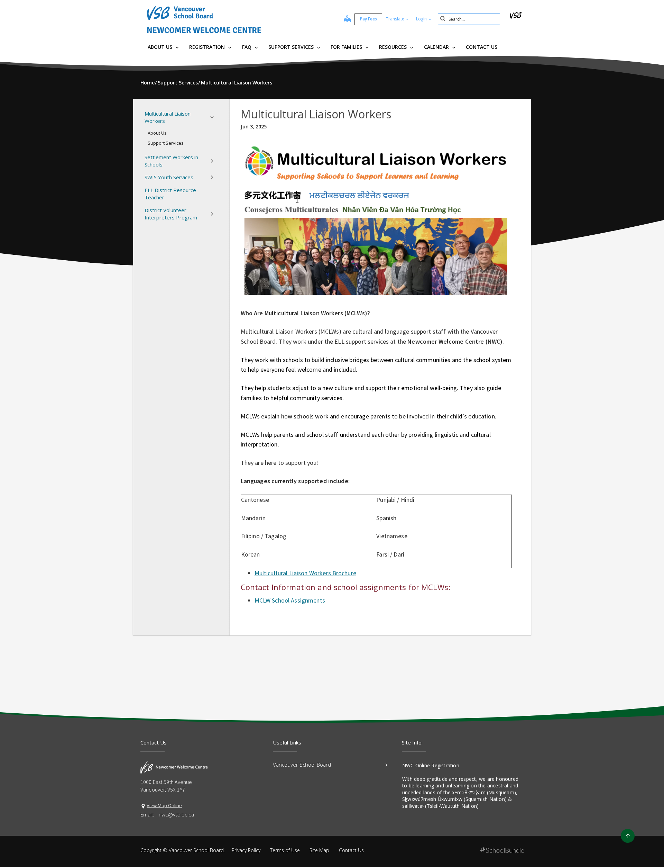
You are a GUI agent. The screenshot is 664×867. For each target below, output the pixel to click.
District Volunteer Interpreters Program (171, 214)
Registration (207, 47)
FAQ (247, 47)
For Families (347, 47)
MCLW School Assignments (290, 600)
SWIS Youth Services (169, 177)
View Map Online (164, 805)
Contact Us (481, 47)
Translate (395, 19)
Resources (393, 47)
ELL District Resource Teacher (170, 194)
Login (422, 19)
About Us (161, 47)
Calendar (437, 47)
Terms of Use (285, 850)
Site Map (319, 850)
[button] (214, 117)
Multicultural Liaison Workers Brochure (305, 573)
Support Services (291, 47)
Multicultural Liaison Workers (168, 117)
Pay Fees (368, 19)
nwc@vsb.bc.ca (176, 814)
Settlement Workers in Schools (171, 161)
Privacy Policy (246, 850)
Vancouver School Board (302, 764)
